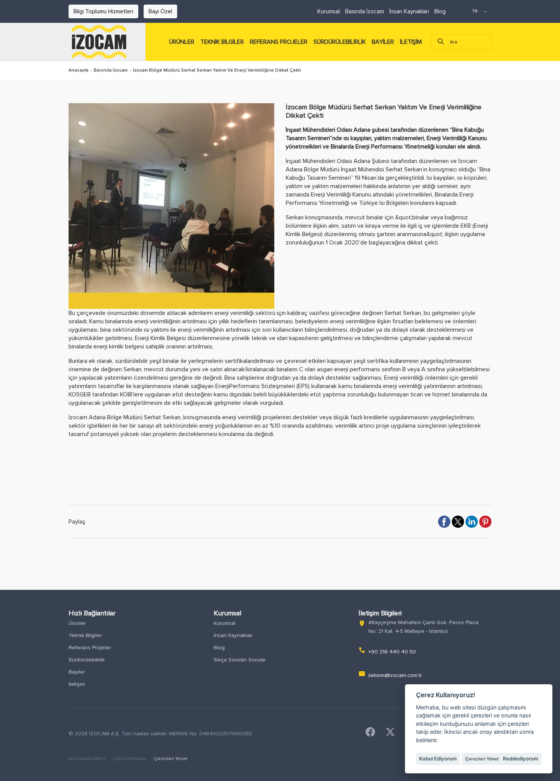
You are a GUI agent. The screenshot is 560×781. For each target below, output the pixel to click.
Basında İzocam (364, 11)
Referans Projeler (90, 647)
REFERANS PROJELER (278, 42)
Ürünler (77, 623)
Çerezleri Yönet (170, 759)
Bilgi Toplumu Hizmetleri (103, 11)
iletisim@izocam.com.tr (395, 675)
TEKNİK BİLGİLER (222, 42)
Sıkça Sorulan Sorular (240, 659)
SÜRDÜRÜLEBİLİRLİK (340, 42)
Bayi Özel (160, 11)
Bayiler (77, 672)
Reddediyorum (520, 758)
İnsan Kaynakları (409, 11)
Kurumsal (328, 11)
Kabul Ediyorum (438, 758)
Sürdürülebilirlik (87, 659)
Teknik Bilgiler (85, 635)
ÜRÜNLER (181, 42)
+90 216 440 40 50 (392, 651)
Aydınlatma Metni (88, 759)
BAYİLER (383, 42)
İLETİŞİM (411, 42)
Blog (440, 11)
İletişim (77, 684)
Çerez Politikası (130, 759)
